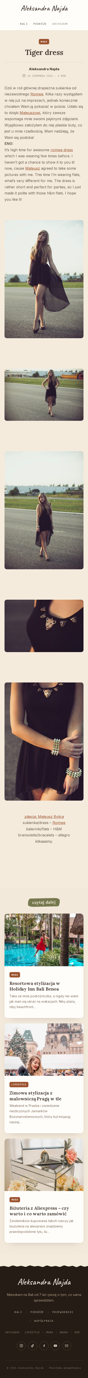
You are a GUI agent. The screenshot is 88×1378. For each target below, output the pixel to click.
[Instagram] (21, 1345)
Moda (49, 1332)
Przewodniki (63, 1312)
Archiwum (60, 23)
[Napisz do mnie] (66, 1345)
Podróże (40, 23)
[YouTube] (55, 1345)
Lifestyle (32, 1332)
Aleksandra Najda (44, 8)
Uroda (64, 1332)
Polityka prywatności (65, 1367)
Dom (76, 1332)
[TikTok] (32, 1345)
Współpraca (44, 1320)
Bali (24, 23)
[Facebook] (44, 1345)
